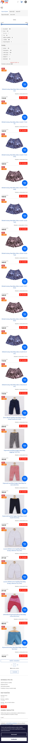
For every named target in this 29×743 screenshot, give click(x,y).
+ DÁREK (6, 39)
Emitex (6, 48)
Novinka (5, 33)
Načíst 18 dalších (14, 660)
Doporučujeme (7, 42)
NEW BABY (6, 59)
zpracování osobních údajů (7, 724)
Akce (5, 31)
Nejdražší (18, 11)
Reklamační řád (4, 684)
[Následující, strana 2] (14, 665)
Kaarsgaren (7, 50)
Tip (5, 35)
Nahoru (15, 672)
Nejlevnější (12, 11)
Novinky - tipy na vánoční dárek (7, 702)
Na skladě (7, 29)
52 (17, 665)
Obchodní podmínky (5, 686)
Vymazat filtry (13, 62)
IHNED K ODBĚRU (8, 37)
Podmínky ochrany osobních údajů (8, 688)
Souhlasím (14, 739)
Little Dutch (6, 54)
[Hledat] (17, 1)
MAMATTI (6, 57)
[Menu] (25, 1)
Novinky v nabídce (5, 699)
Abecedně (12, 14)
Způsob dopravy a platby (6, 682)
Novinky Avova (4, 695)
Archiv (4, 706)
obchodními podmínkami (11, 723)
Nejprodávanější (5, 14)
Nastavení (14, 734)
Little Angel (7, 52)
